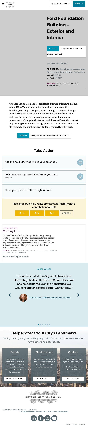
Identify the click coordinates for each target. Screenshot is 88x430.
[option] (44, 286)
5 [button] (47, 324)
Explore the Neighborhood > (16, 256)
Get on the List (44, 379)
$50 (52, 213)
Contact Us (73, 379)
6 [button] (49, 324)
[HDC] (10, 4)
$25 (36, 213)
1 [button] (38, 324)
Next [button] (78, 294)
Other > (66, 213)
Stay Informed (61, 4)
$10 (21, 213)
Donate (79, 3)
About (68, 424)
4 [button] (45, 324)
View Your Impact (15, 379)
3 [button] (42, 324)
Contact (82, 424)
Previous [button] (9, 294)
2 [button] (40, 324)
